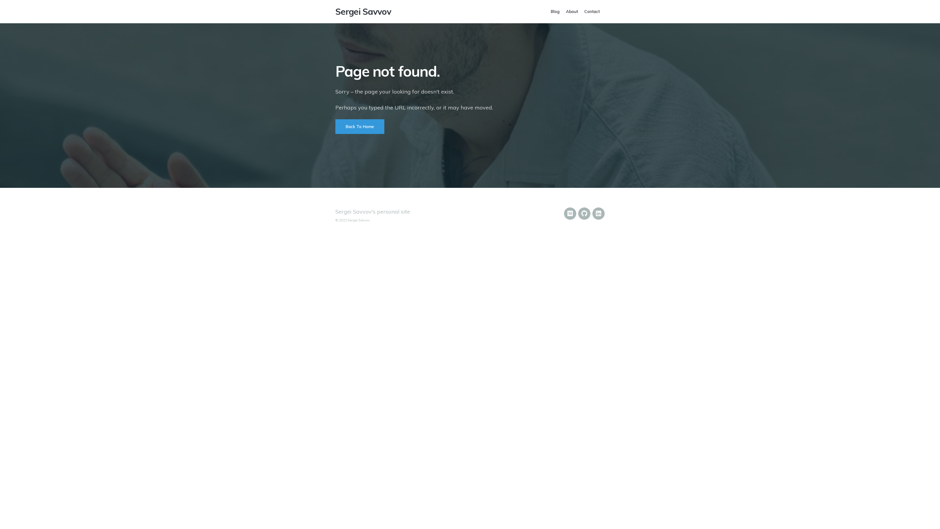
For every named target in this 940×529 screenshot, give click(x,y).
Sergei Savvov (363, 11)
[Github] (584, 213)
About (572, 11)
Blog (555, 11)
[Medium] (570, 213)
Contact (592, 11)
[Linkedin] (598, 213)
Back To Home (360, 126)
